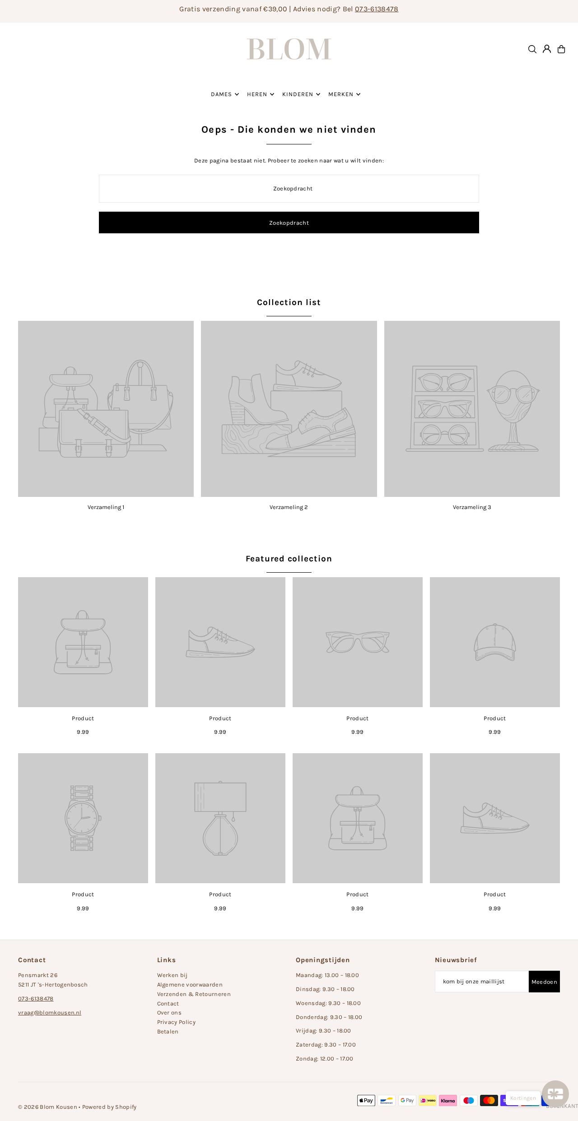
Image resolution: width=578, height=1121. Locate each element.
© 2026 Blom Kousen (47, 1106)
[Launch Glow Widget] (555, 1093)
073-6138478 (377, 9)
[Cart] (561, 49)
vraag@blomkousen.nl (49, 1012)
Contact (168, 1003)
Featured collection (289, 559)
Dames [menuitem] (221, 94)
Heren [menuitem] (257, 94)
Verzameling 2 (289, 507)
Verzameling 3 (472, 507)
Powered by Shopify (109, 1106)
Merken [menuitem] (341, 94)
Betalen (168, 1031)
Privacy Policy (176, 1022)
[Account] (547, 49)
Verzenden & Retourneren (194, 994)
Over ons (169, 1012)
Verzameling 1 (106, 507)
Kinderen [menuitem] (297, 94)
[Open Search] (532, 49)
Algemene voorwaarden (190, 984)
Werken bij (172, 975)
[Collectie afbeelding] (106, 408)
